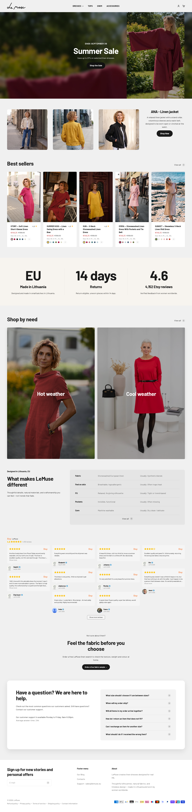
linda (60, 609)
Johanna (106, 565)
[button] (96, 617)
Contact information (70, 803)
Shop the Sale (96, 65)
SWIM (99, 6)
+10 (101, 242)
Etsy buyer (17, 595)
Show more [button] (13, 560)
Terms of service (39, 803)
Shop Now (164, 133)
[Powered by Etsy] (45, 549)
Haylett (15, 567)
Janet (150, 590)
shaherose (62, 586)
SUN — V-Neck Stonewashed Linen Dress (92, 229)
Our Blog (80, 774)
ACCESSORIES (113, 6)
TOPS (90, 6)
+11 (65, 242)
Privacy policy (25, 803)
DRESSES (77, 6)
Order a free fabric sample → (96, 667)
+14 (29, 239)
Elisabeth (61, 562)
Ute (149, 562)
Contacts (81, 779)
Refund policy (12, 803)
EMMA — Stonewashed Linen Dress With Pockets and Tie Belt (131, 229)
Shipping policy (54, 803)
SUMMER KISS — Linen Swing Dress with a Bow (56, 229)
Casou (105, 609)
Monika (105, 586)
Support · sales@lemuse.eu (89, 783)
